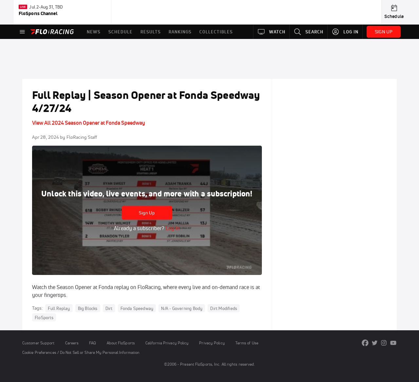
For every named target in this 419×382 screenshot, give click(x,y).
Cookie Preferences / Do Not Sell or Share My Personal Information (80, 352)
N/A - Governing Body (181, 308)
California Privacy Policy (167, 342)
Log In (172, 228)
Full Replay (59, 308)
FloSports (44, 317)
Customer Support (38, 342)
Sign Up (147, 213)
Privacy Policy (212, 342)
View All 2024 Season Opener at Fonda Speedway (88, 122)
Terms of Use (246, 342)
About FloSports (121, 342)
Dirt (109, 308)
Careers (72, 342)
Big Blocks (88, 308)
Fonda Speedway (137, 308)
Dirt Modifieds (223, 308)
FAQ (92, 342)
